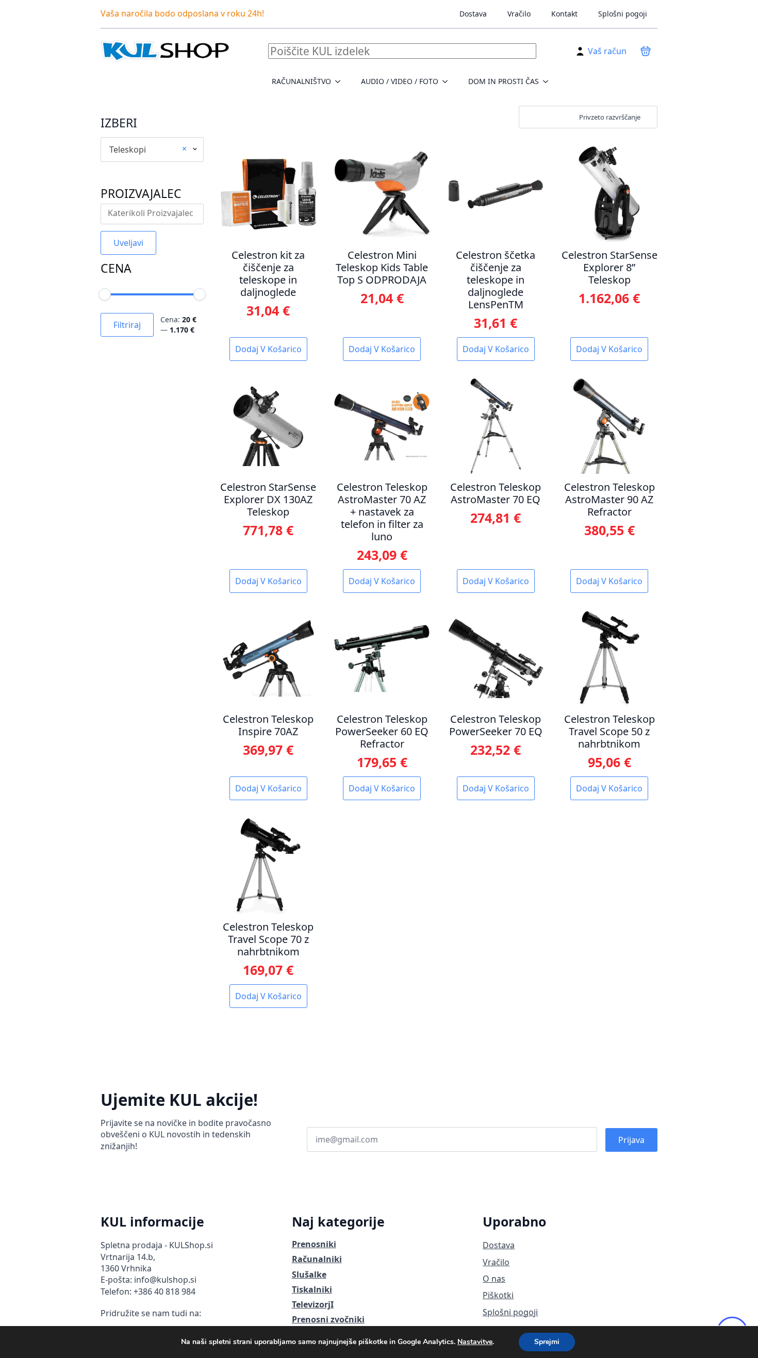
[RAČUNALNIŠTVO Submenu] (341, 81)
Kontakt (564, 14)
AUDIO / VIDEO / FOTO (399, 81)
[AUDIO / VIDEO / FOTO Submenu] (448, 81)
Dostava (473, 14)
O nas (494, 1278)
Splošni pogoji (622, 14)
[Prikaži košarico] (645, 51)
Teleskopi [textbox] (148, 149)
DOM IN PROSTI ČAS (503, 81)
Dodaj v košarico (268, 349)
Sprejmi (546, 1342)
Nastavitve (474, 1342)
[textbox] (155, 213)
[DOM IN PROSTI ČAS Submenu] (548, 81)
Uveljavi (128, 243)
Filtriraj (127, 324)
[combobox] (152, 149)
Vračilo (519, 14)
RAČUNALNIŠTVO (301, 81)
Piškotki (498, 1295)
